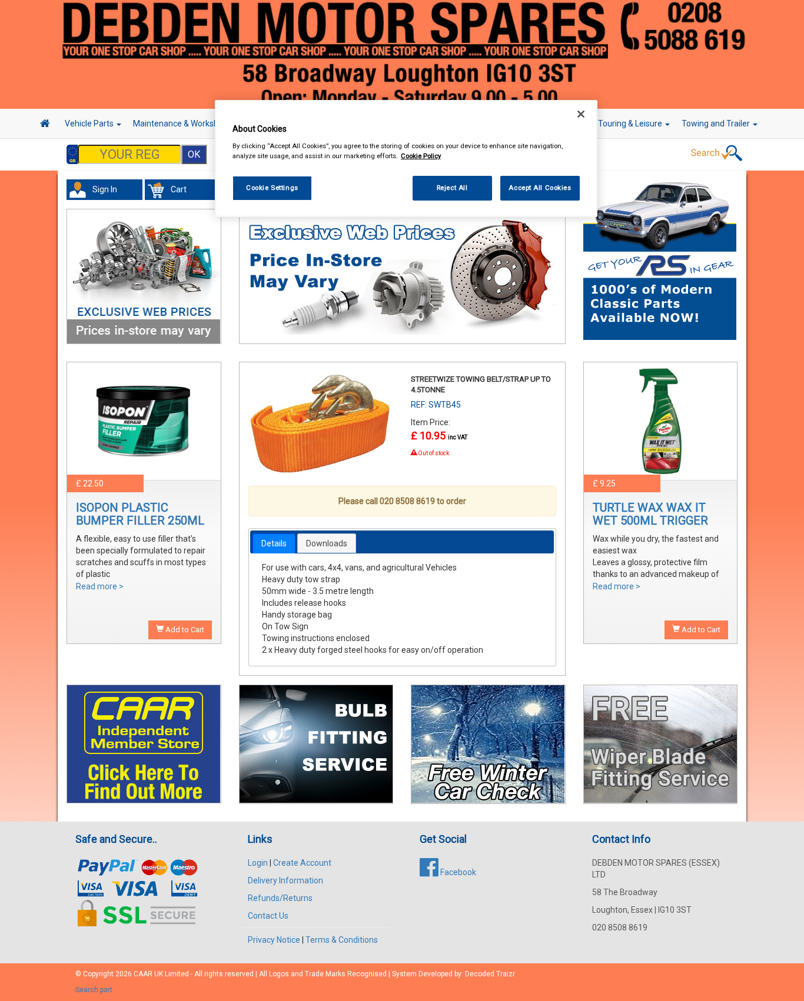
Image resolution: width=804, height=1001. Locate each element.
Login (258, 862)
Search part (93, 990)
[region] (406, 158)
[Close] (581, 114)
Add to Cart (184, 629)
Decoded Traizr (490, 974)
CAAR (143, 974)
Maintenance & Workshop (181, 123)
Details (274, 543)
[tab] (274, 543)
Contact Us (268, 915)
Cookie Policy (421, 156)
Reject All (452, 187)
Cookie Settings (272, 187)
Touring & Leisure (631, 123)
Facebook (457, 872)
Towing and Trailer (717, 123)
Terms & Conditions (341, 940)
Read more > (100, 586)
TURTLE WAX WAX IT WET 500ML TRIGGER (650, 514)
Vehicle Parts (90, 123)
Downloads (326, 543)
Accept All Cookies (540, 187)
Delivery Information (285, 880)
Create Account (302, 862)
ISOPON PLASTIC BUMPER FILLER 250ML (140, 514)
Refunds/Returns (280, 898)
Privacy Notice (274, 940)
